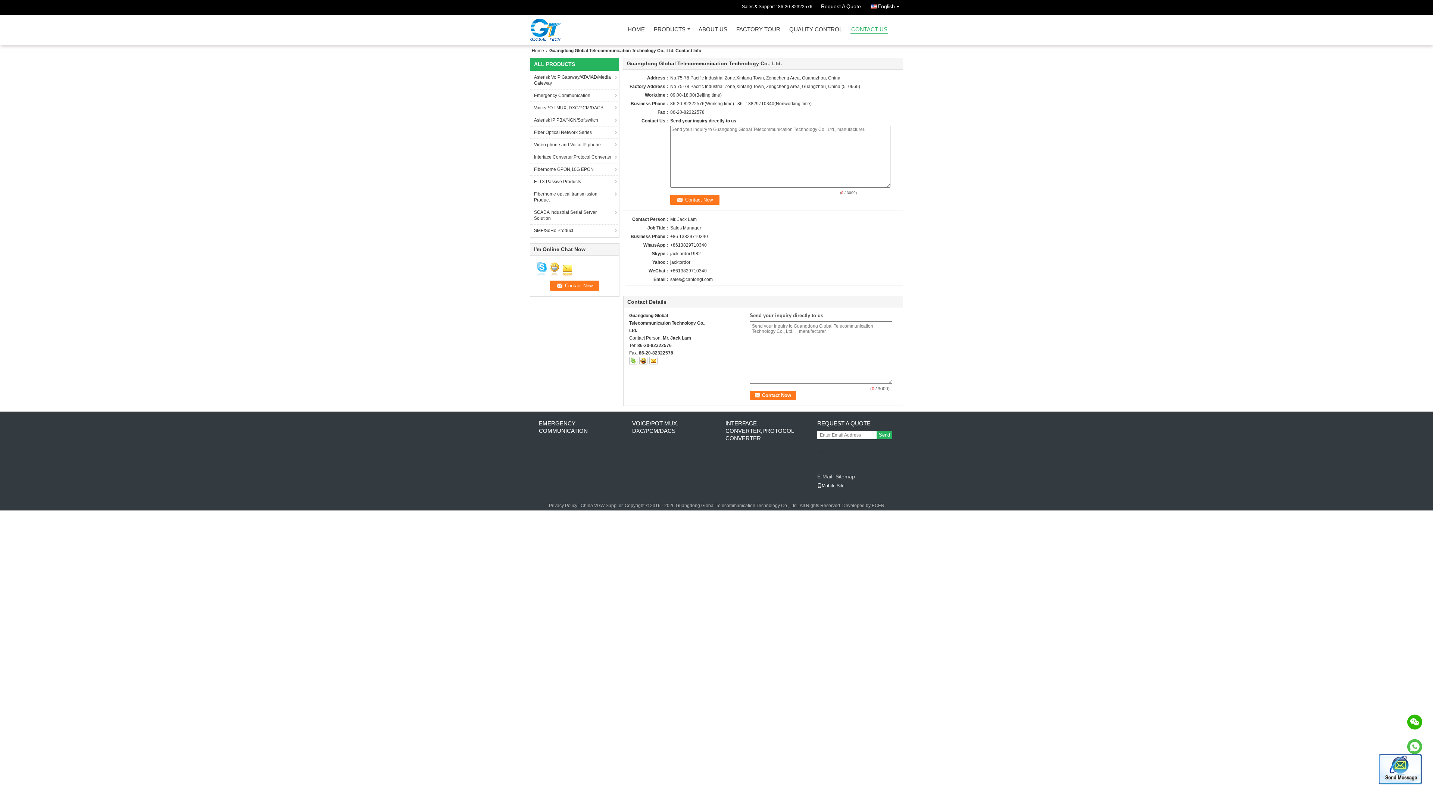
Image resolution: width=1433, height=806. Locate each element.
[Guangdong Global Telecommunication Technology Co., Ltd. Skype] (633, 361)
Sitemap (845, 476)
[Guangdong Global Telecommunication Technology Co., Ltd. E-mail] (653, 361)
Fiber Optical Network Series (563, 132)
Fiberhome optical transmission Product (565, 197)
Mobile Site (833, 485)
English (886, 6)
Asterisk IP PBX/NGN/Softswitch (566, 120)
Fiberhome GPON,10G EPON (564, 169)
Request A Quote (841, 6)
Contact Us (869, 29)
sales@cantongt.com (691, 279)
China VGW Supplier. (603, 505)
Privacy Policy (563, 505)
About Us (713, 29)
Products (670, 29)
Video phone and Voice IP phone (567, 144)
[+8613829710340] (1414, 746)
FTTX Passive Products (557, 181)
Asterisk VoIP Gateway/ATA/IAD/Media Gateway (572, 80)
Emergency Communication (562, 95)
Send (884, 435)
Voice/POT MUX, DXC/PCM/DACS (568, 107)
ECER (878, 505)
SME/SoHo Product (553, 230)
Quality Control (815, 29)
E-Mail (824, 476)
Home (636, 29)
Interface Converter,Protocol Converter (573, 157)
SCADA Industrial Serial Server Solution (565, 215)
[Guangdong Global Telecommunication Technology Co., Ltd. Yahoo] (643, 361)
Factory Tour (758, 29)
